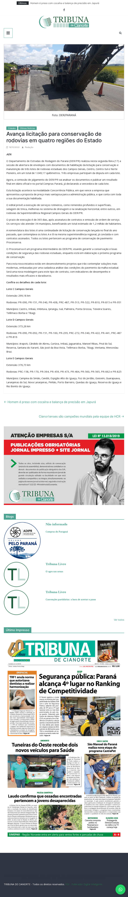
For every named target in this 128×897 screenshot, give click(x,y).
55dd (97, 875)
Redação (29, 147)
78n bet (78, 878)
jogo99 (75, 875)
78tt (68, 875)
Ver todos (119, 619)
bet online (33, 878)
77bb (86, 878)
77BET (43, 875)
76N (63, 875)
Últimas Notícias (27, 128)
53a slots (100, 878)
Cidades (12, 128)
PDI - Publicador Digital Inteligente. (84, 884)
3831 (36, 875)
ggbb (92, 878)
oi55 (54, 878)
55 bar (65, 878)
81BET (57, 875)
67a (49, 878)
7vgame (83, 875)
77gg (90, 875)
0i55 (72, 878)
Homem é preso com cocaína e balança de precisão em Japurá (64, 3)
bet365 (42, 878)
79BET (50, 875)
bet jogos (113, 875)
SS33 (21, 875)
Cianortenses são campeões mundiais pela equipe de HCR (81, 416)
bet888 (104, 875)
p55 (59, 878)
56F (26, 875)
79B (31, 875)
